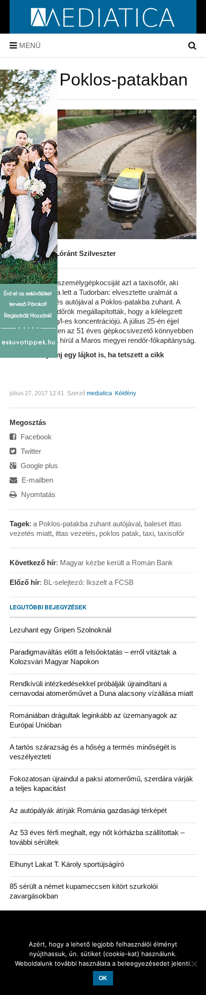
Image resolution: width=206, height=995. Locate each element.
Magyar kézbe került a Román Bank (116, 562)
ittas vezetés (75, 533)
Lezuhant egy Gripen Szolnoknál (60, 630)
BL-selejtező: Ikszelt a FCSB (89, 582)
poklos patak (119, 533)
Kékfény (125, 393)
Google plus (38, 465)
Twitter (30, 451)
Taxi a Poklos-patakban (99, 79)
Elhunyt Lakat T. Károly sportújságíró (67, 864)
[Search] (192, 46)
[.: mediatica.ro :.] (103, 30)
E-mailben (36, 480)
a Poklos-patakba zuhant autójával (86, 524)
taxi (148, 533)
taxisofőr (171, 533)
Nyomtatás (37, 494)
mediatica (99, 393)
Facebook (35, 437)
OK (103, 978)
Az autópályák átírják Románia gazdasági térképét (88, 810)
